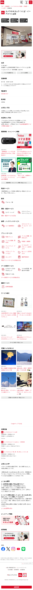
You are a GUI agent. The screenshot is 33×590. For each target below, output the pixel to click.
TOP (2, 6)
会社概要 (10, 569)
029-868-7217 (4, 93)
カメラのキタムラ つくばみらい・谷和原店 (14, 442)
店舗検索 (21, 1)
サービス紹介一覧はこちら (16, 342)
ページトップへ (28, 563)
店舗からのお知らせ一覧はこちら (16, 397)
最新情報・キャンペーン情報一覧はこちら (16, 182)
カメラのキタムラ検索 (16, 6)
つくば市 (3, 8)
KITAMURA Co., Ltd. (13, 579)
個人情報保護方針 (11, 567)
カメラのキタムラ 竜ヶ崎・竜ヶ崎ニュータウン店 (16, 451)
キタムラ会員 (26, 1)
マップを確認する (8, 72)
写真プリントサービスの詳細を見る (11, 260)
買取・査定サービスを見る (8, 215)
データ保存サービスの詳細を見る (10, 277)
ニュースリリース (21, 567)
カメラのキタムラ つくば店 (10, 432)
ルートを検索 (24, 72)
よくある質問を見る (6, 508)
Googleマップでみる (16, 423)
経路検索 (16, 587)
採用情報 (16, 569)
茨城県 (25, 6)
